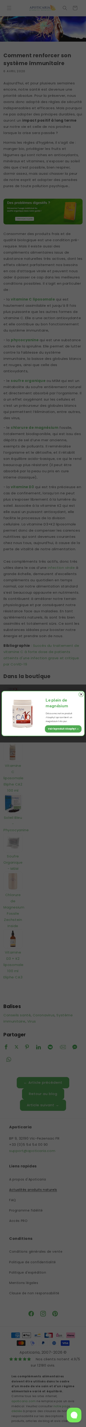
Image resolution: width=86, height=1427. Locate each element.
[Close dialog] (81, 694)
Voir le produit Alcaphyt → (63, 729)
